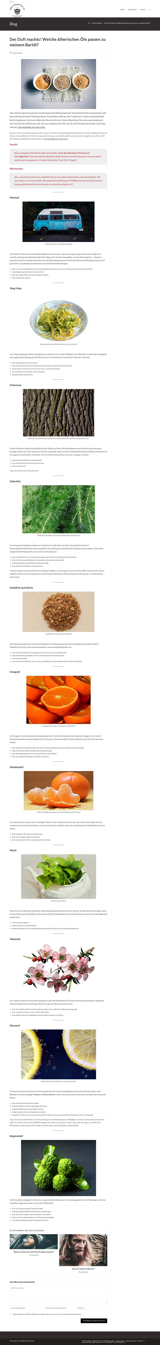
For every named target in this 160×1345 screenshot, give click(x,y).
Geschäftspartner (119, 1342)
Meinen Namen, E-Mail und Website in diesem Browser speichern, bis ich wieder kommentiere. (47, 1314)
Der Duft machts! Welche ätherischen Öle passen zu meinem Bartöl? (127, 23)
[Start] (89, 23)
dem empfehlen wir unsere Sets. (32, 127)
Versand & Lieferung (88, 1342)
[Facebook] (11, 2)
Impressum (100, 1342)
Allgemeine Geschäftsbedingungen (103, 1341)
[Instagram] (13, 2)
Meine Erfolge (86, 1341)
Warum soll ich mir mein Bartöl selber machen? (34, 1252)
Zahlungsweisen (131, 1341)
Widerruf (140, 1341)
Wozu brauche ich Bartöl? (83, 1269)
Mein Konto (109, 1342)
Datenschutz (120, 1341)
